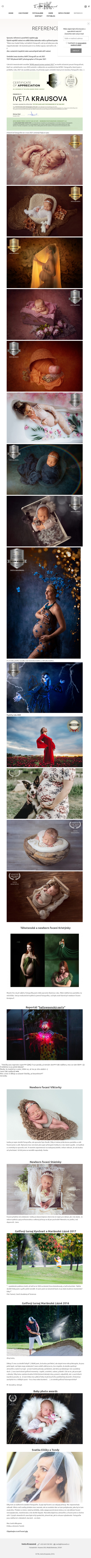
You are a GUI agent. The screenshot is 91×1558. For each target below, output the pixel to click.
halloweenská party (51, 1007)
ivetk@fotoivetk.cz (62, 1544)
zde (36, 38)
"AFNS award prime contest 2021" (42, 65)
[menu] (45, 15)
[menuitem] (11, 13)
